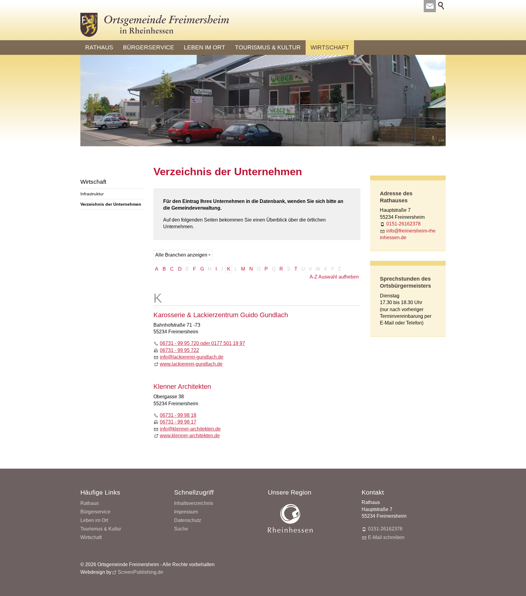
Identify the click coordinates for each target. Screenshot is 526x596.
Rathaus (99, 47)
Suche (181, 528)
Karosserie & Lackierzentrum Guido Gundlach (220, 315)
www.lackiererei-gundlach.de (191, 364)
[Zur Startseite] (155, 25)
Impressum (186, 511)
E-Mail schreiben (386, 537)
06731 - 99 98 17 (178, 421)
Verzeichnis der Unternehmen (110, 204)
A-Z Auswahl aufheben (334, 276)
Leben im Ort (204, 47)
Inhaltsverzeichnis (193, 503)
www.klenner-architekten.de (190, 435)
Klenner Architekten (182, 386)
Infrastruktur (92, 193)
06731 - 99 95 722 (179, 350)
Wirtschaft (329, 47)
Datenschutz (187, 520)
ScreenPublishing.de (140, 572)
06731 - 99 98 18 (178, 415)
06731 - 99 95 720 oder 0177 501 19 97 (202, 343)
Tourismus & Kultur (268, 47)
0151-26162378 (403, 223)
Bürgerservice (148, 47)
